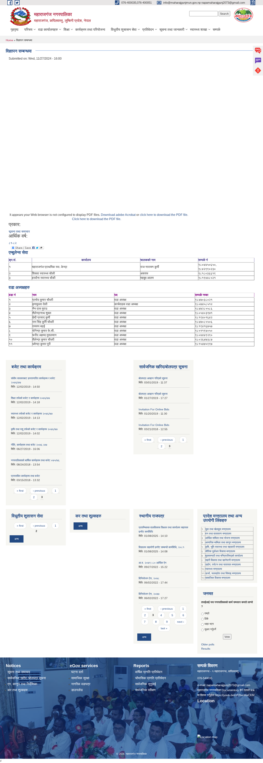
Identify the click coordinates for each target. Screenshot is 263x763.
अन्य (16, 538)
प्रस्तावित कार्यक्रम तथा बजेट (25, 475)
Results (205, 648)
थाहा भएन (209, 623)
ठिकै (206, 618)
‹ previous (39, 490)
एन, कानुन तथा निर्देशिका (22, 684)
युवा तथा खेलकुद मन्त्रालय (218, 529)
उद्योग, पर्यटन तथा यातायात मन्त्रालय (223, 564)
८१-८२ (13, 243)
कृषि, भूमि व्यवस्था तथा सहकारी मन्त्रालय (224, 546)
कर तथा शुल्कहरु (18, 690)
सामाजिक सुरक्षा (80, 678)
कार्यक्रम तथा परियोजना (90, 30)
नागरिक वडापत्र (80, 684)
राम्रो (206, 613)
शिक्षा (67, 30)
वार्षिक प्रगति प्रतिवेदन (148, 672)
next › (180, 621)
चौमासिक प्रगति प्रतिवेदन (150, 678)
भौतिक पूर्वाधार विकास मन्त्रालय (220, 551)
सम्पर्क (216, 30)
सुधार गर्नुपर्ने (210, 629)
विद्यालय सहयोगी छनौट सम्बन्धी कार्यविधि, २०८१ (161, 547)
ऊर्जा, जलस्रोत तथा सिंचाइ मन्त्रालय (223, 573)
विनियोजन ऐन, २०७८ (149, 578)
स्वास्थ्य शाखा (198, 30)
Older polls (207, 644)
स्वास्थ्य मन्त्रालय (213, 568)
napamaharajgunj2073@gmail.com (228, 685)
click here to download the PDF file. (164, 214)
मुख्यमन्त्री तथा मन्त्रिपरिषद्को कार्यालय (224, 555)
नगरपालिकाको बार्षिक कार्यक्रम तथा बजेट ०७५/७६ (35, 460)
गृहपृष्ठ (14, 30)
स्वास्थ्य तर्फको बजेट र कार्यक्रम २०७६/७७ (32, 413)
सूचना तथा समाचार (19, 231)
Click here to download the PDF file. (96, 219)
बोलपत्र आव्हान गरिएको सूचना (153, 378)
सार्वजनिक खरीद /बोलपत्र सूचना (27, 678)
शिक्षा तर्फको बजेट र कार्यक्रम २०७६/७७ (30, 398)
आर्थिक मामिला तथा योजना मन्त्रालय (222, 537)
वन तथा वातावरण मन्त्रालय (218, 533)
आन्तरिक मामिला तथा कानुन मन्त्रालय (223, 542)
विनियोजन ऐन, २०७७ (149, 593)
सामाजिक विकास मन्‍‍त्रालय (217, 577)
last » (164, 628)
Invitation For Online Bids (154, 409)
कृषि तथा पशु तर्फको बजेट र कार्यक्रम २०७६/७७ (34, 429)
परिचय (28, 30)
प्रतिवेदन (148, 30)
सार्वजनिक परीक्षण (145, 690)
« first (20, 490)
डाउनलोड (77, 690)
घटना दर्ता (77, 672)
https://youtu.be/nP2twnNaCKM (235, 695)
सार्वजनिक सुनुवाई (145, 684)
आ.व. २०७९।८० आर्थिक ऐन (152, 562)
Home (9, 40)
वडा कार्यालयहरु (48, 30)
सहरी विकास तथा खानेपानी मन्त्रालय (222, 560)
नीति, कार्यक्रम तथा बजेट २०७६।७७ (29, 444)
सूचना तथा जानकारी (171, 30)
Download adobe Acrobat (118, 214)
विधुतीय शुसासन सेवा (124, 30)
